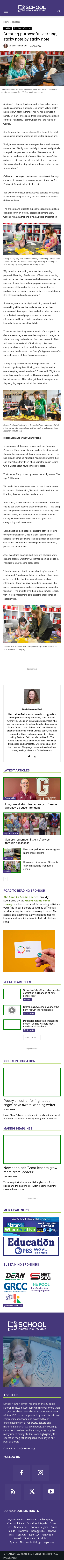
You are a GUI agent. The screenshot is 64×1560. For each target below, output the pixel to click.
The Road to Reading (22, 28)
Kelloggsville (38, 1530)
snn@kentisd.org (26, 1448)
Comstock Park (16, 1523)
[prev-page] (5, 879)
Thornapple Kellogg (31, 1542)
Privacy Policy (10, 1557)
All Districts (29, 1013)
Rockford (16, 21)
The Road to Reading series (20, 897)
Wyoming (8, 858)
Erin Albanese (10, 1176)
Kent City (21, 1534)
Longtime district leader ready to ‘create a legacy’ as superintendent (31, 806)
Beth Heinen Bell (19, 46)
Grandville (9, 798)
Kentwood (47, 1534)
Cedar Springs (46, 1519)
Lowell (18, 1538)
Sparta (7, 871)
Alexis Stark (9, 1109)
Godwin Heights (40, 1527)
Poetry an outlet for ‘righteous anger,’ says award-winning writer (29, 1103)
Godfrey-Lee (21, 1527)
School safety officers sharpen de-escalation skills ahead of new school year (41, 993)
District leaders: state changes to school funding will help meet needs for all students (40, 1023)
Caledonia (31, 1519)
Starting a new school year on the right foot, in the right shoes (41, 1008)
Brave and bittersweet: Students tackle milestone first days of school (40, 865)
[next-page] (11, 879)
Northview (30, 1538)
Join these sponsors (13, 1305)
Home (6, 21)
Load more (30, 1037)
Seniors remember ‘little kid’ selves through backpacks (27, 841)
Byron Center (11, 833)
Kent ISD (27, 999)
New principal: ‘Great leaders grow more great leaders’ (30, 1170)
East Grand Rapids (37, 1523)
